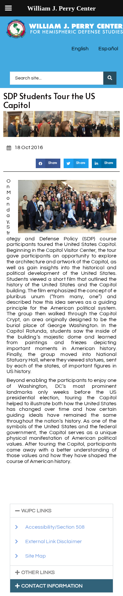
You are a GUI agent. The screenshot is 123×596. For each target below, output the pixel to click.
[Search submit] (109, 78)
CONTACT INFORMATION (52, 585)
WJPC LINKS (36, 510)
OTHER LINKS (38, 572)
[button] (48, 163)
